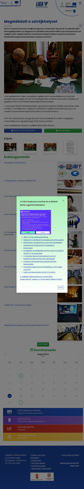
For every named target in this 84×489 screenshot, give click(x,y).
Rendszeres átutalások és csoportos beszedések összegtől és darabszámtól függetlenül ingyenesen (42, 245)
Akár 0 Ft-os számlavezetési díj (35, 237)
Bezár (61, 287)
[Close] (63, 200)
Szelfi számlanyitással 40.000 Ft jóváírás (39, 272)
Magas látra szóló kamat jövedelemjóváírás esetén (43, 240)
